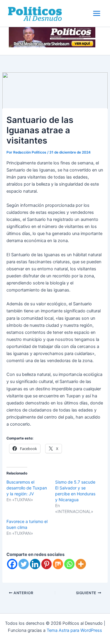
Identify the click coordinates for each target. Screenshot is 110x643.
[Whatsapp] (69, 564)
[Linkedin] (35, 564)
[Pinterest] (46, 564)
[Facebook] (12, 564)
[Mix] (58, 564)
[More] (81, 564)
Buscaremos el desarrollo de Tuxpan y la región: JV (26, 487)
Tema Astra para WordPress (74, 630)
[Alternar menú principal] (96, 13)
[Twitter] (23, 564)
